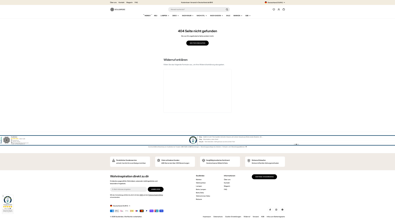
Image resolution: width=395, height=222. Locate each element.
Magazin (129, 2)
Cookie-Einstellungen (233, 217)
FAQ (136, 2)
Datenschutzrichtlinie (155, 195)
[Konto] (279, 9)
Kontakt (121, 2)
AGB (141, 195)
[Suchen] (227, 9)
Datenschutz (218, 217)
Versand (256, 217)
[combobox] (199, 9)
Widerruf (247, 217)
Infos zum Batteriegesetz (276, 217)
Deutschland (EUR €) (275, 2)
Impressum (207, 217)
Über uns (113, 2)
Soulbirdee (119, 217)
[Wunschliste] (274, 9)
